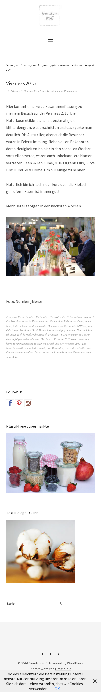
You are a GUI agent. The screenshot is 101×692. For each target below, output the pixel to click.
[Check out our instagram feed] (28, 403)
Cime (80, 321)
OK (57, 688)
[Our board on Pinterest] (19, 403)
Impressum (50, 656)
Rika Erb (39, 91)
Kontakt (42, 656)
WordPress (75, 663)
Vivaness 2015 (21, 83)
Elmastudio (63, 669)
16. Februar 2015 (16, 91)
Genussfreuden (58, 317)
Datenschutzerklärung (58, 656)
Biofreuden (42, 317)
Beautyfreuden (26, 317)
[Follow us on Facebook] (10, 403)
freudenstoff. (38, 663)
